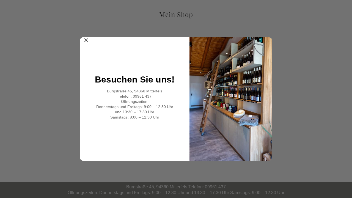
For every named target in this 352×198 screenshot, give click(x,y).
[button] (86, 43)
